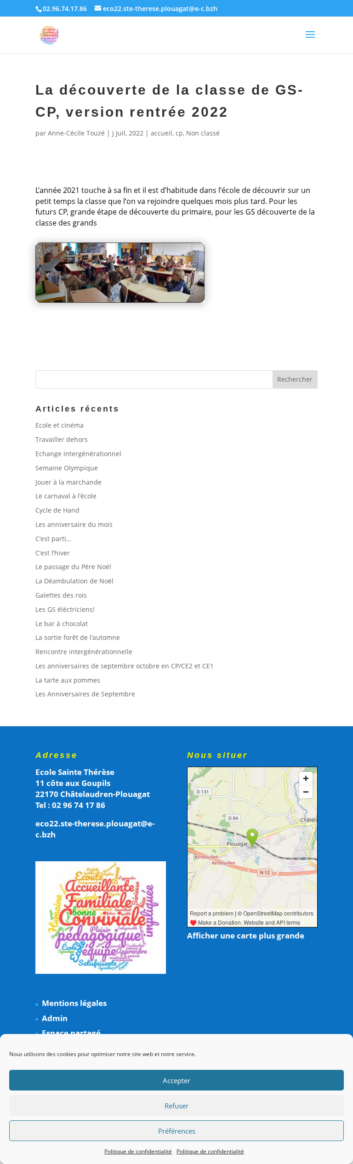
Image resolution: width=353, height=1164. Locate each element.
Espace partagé (71, 1033)
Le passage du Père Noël (73, 566)
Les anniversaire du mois (74, 524)
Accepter (176, 1080)
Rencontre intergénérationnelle (83, 651)
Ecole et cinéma (59, 425)
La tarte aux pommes (67, 680)
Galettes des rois (61, 595)
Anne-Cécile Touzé (76, 133)
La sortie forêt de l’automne (77, 637)
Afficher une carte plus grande (245, 935)
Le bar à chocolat (61, 623)
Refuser (176, 1105)
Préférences (176, 1131)
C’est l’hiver (52, 552)
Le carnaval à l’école (66, 496)
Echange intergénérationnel (78, 453)
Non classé (203, 133)
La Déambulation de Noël (74, 580)
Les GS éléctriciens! (65, 609)
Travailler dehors (61, 439)
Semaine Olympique (66, 467)
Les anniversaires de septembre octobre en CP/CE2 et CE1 (124, 665)
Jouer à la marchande (68, 482)
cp (179, 133)
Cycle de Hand (57, 510)
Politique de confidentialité (138, 1151)
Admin (55, 1018)
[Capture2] (120, 302)
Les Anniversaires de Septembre (85, 693)
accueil (161, 133)
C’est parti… (53, 538)
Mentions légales (74, 1003)
